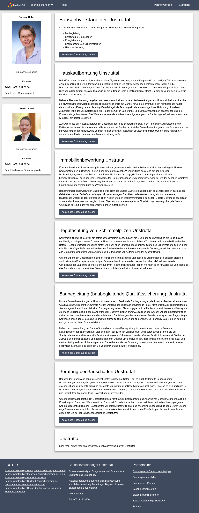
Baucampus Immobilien (145, 477)
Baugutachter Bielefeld (144, 489)
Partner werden (163, 4)
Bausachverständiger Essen (30, 484)
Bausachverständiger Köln (51, 474)
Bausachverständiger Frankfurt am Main (25, 477)
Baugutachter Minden (144, 483)
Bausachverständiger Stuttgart (20, 481)
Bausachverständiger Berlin (19, 470)
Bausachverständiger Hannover (149, 500)
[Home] (16, 5)
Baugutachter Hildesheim (146, 495)
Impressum (19, 491)
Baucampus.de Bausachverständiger (152, 471)
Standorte (184, 4)
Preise (63, 4)
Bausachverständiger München (21, 474)
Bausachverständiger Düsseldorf (21, 488)
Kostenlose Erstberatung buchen (78, 54)
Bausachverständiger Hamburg (50, 470)
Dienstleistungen (41, 4)
